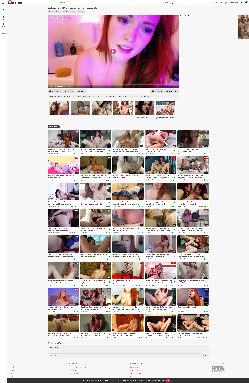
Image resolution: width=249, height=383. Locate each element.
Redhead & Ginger (54, 12)
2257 (11, 376)
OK (168, 380)
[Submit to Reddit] (170, 17)
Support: (73, 364)
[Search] (172, 3)
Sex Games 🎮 (233, 3)
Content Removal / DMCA (78, 367)
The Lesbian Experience (186, 180)
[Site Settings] (246, 3)
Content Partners (136, 373)
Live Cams (214, 3)
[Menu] (241, 3)
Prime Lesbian (54, 153)
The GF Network (54, 232)
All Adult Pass (184, 337)
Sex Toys (81, 12)
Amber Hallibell (184, 259)
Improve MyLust (75, 373)
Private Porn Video (120, 285)
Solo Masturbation (69, 12)
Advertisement (134, 367)
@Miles (147, 96)
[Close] (172, 380)
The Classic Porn (54, 206)
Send (205, 355)
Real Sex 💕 (223, 3)
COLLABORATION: (136, 364)
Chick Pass (151, 153)
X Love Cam (151, 285)
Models (132, 376)
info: (12, 364)
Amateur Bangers (185, 206)
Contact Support (76, 370)
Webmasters (134, 370)
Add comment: (53, 347)
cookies (111, 380)
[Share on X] (175, 17)
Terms (12, 367)
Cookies (13, 373)
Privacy (12, 370)
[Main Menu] (3, 2)
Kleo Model (151, 180)
